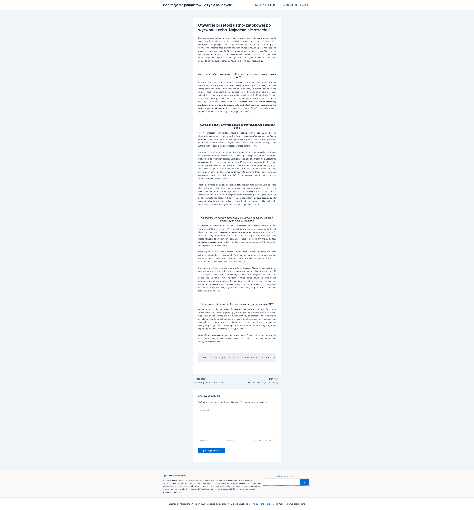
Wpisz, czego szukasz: (286, 476)
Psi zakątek (271, 504)
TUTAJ (247, 338)
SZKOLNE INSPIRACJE (295, 4)
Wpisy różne (258, 504)
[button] (276, 5)
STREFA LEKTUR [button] (265, 4)
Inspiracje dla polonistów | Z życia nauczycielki (199, 5)
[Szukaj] (304, 482)
